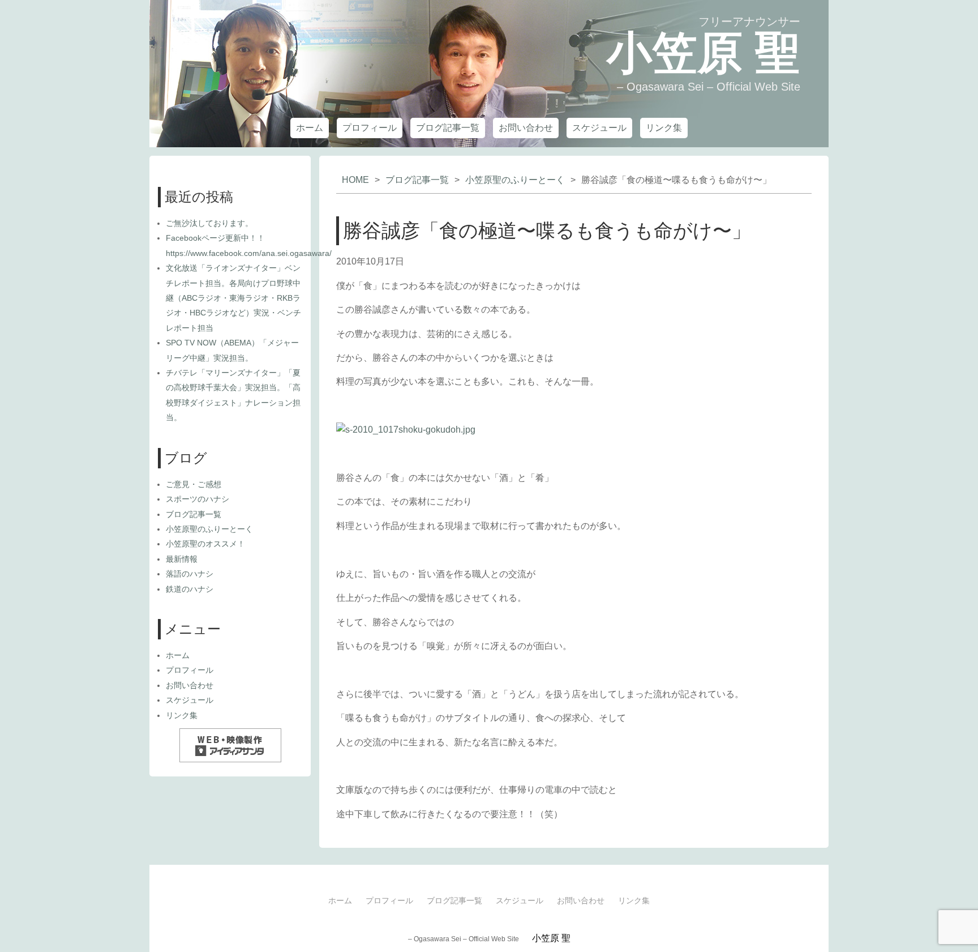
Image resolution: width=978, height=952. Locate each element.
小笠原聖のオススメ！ (205, 543)
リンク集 (664, 128)
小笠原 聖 (703, 53)
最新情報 (182, 558)
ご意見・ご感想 (193, 484)
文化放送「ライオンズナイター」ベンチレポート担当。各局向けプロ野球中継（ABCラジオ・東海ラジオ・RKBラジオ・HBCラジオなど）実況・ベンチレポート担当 (233, 297)
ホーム (309, 128)
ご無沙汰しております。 (209, 223)
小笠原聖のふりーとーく (515, 180)
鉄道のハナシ (189, 589)
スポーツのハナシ (197, 498)
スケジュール (599, 128)
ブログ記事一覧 (447, 128)
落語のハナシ (189, 573)
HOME (355, 180)
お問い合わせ (526, 128)
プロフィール (369, 128)
